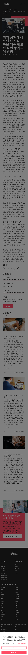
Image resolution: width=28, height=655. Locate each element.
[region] (14, 643)
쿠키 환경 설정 (14, 648)
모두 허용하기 (14, 652)
